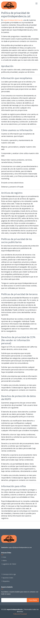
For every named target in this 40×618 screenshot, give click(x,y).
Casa (4, 557)
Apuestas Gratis (8, 577)
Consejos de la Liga (9, 574)
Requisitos (6, 581)
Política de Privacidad (20, 614)
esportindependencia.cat (13, 20)
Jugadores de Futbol (9, 564)
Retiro (5, 560)
